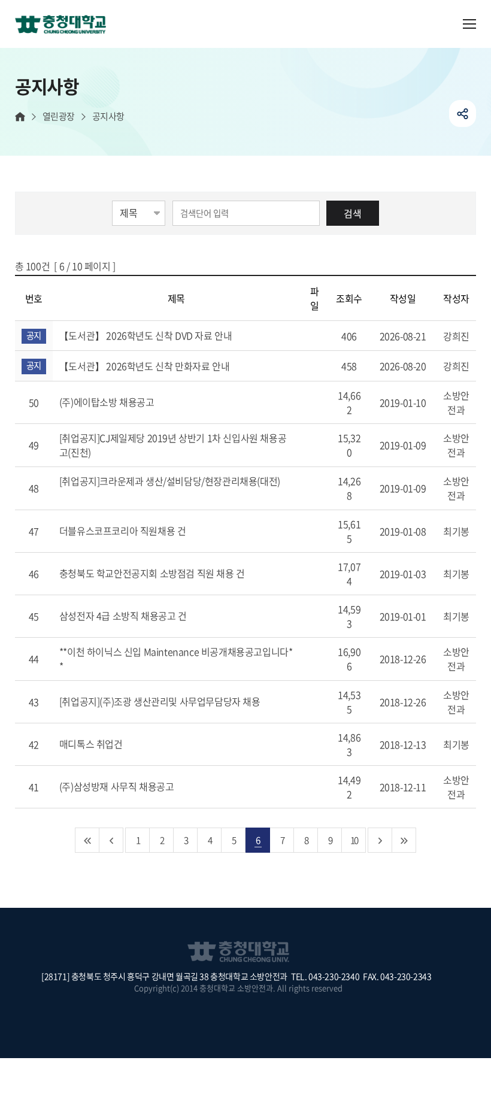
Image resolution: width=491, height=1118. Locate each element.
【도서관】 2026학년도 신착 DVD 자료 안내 (146, 335)
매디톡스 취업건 (92, 744)
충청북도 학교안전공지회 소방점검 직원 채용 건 (153, 573)
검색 (353, 213)
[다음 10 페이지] (380, 840)
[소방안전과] (65, 25)
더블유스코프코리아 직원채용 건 (123, 530)
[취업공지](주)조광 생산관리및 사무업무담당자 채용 (160, 701)
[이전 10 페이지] (111, 840)
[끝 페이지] (404, 840)
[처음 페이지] (87, 840)
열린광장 (59, 116)
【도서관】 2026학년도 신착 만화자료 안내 (145, 366)
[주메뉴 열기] (469, 24)
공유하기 (462, 113)
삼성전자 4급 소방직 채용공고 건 (124, 615)
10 (353, 840)
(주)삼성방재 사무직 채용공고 (117, 786)
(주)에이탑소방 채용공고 (107, 402)
